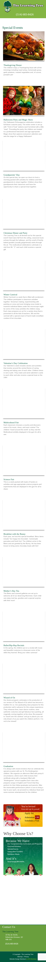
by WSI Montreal (31, 959)
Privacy (26, 957)
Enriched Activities (14, 846)
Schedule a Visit (32, 820)
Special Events (12, 849)
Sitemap (20, 957)
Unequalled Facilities (15, 852)
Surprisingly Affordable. (16, 861)
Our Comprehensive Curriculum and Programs (24, 844)
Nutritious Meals (13, 854)
